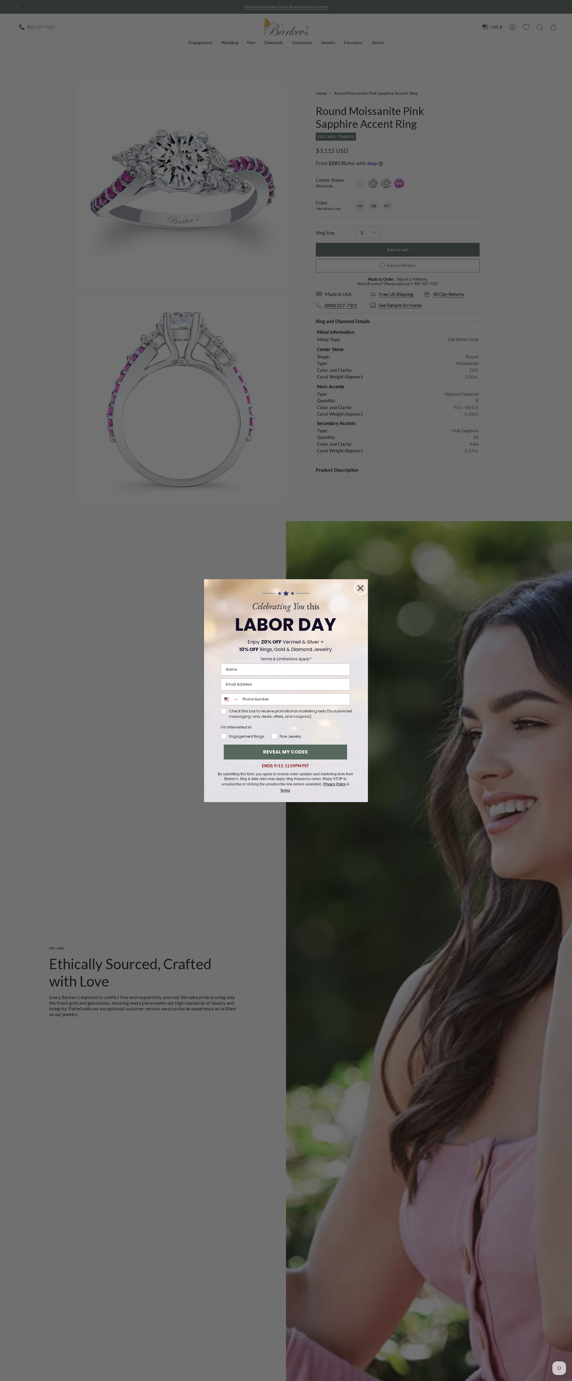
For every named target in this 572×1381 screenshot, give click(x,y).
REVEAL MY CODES (285, 751)
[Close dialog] (360, 588)
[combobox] (230, 699)
